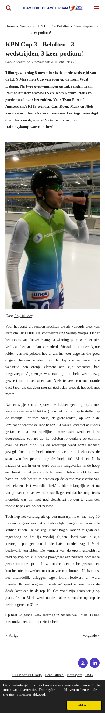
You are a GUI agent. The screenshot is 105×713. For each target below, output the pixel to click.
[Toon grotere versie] (52, 225)
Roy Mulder (23, 316)
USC (89, 675)
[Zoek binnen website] (9, 8)
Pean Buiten (54, 675)
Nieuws (25, 26)
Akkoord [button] (84, 705)
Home (10, 26)
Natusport (74, 675)
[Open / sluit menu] (96, 8)
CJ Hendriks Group (27, 675)
